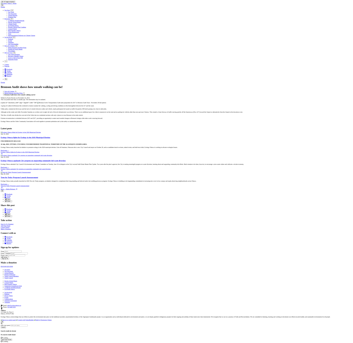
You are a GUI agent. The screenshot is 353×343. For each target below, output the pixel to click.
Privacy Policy (8, 296)
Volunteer (7, 302)
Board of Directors (9, 274)
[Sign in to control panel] (8, 320)
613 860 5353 (12, 307)
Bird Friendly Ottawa (10, 284)
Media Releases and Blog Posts (13, 93)
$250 (8, 266)
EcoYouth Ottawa (9, 289)
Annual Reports (9, 273)
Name (2, 251)
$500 (11, 266)
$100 (5, 266)
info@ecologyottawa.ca (14, 305)
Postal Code (4, 255)
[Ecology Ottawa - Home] (8, 3)
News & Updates (9, 91)
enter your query (5, 325)
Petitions (6, 294)
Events (6, 297)
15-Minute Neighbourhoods (12, 287)
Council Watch (8, 282)
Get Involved (8, 292)
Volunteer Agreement (10, 300)
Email (5, 253)
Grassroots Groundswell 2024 (13, 286)
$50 (2, 266)
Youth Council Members (11, 276)
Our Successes (8, 271)
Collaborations (8, 299)
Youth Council (8, 278)
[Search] (2, 5)
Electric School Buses (10, 281)
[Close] (2, 191)
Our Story (7, 269)
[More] (12, 10)
